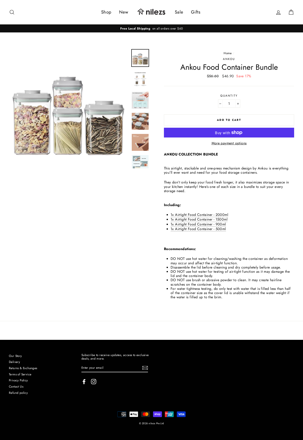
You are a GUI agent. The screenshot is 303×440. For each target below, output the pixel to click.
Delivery (14, 362)
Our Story (15, 356)
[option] (151, 28)
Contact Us (16, 386)
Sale (179, 12)
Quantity (229, 95)
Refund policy (18, 392)
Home (228, 53)
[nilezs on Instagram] (93, 381)
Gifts (195, 12)
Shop (106, 12)
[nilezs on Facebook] (84, 381)
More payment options (229, 143)
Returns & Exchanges (23, 368)
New (123, 12)
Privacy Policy (18, 380)
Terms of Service (20, 374)
